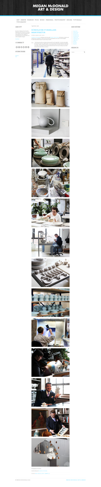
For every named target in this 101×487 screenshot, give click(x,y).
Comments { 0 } (47, 473)
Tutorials (77, 20)
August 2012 (75, 40)
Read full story (41, 473)
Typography (21, 22)
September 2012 (76, 38)
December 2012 (76, 34)
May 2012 (75, 43)
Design (23, 20)
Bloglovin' (17, 55)
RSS (16, 56)
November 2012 (76, 36)
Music (42, 20)
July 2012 (74, 41)
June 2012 (75, 42)
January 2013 (75, 33)
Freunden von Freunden (35, 37)
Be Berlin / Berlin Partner (54, 37)
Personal (49, 20)
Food (37, 20)
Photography (60, 20)
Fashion (30, 20)
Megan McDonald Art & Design (76, 480)
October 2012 (75, 37)
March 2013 (75, 31)
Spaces (69, 20)
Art (17, 20)
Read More (17, 38)
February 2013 (75, 32)
